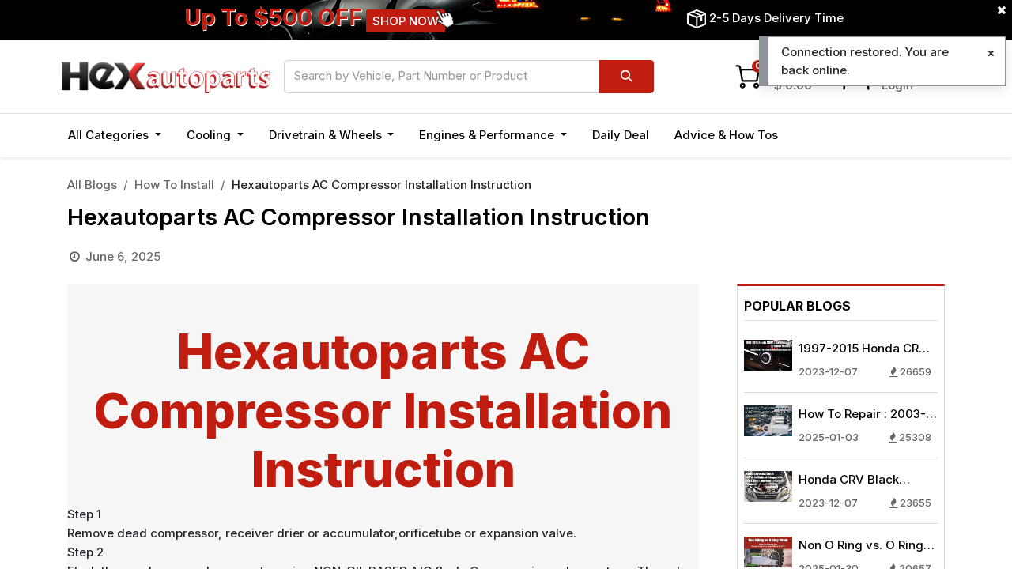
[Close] (991, 53)
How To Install (174, 184)
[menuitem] (621, 135)
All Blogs (92, 184)
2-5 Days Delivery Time (776, 17)
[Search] (626, 76)
